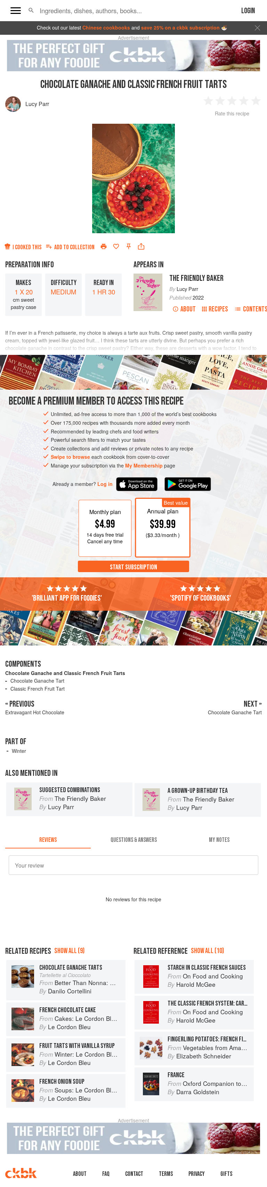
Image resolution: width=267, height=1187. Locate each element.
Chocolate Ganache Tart (37, 680)
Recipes (218, 309)
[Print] (103, 246)
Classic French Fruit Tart (37, 688)
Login (248, 11)
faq (106, 1174)
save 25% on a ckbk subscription (180, 27)
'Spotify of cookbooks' (200, 598)
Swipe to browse (70, 456)
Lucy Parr (37, 104)
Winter (19, 750)
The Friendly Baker (196, 278)
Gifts (226, 1174)
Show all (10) (207, 950)
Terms (166, 1174)
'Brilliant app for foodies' (67, 598)
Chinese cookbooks (106, 27)
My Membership (144, 465)
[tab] (48, 840)
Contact (134, 1174)
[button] (31, 10)
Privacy (196, 1174)
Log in (105, 484)
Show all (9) (69, 950)
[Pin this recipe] (128, 246)
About (188, 309)
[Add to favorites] (116, 246)
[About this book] (148, 276)
